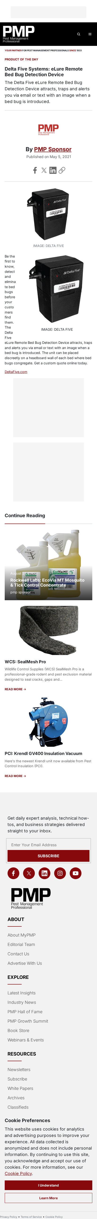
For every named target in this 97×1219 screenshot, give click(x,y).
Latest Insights (22, 992)
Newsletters (19, 1069)
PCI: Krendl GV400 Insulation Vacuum (43, 753)
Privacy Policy (8, 1217)
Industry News (22, 1002)
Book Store (18, 1030)
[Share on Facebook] (35, 170)
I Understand (48, 1185)
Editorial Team (21, 944)
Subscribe (48, 856)
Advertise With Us (25, 963)
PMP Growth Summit (28, 1021)
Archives (16, 1097)
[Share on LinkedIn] (53, 170)
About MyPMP (22, 935)
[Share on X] (44, 170)
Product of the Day (21, 59)
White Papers (20, 1088)
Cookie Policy (18, 1173)
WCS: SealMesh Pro (25, 661)
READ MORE (14, 689)
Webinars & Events (26, 1039)
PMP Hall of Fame (25, 1011)
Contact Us (18, 953)
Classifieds (18, 1107)
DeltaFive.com (16, 372)
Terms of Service (31, 1217)
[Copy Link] (61, 170)
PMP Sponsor (53, 149)
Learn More (48, 1198)
